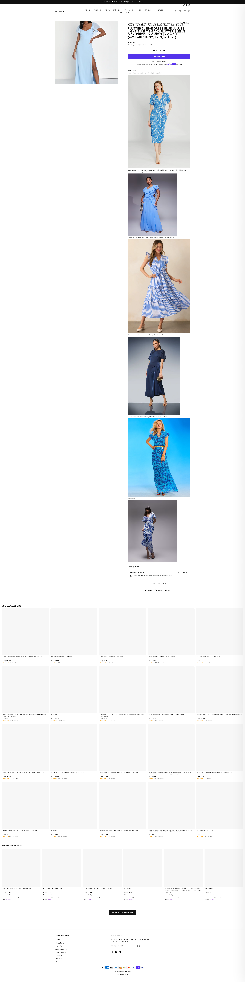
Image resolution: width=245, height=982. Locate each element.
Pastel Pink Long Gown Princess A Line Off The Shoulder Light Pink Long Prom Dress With (24, 773)
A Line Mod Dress (56, 830)
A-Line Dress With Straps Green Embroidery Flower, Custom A (166, 714)
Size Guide (58, 958)
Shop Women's (96, 10)
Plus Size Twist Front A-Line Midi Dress (208, 656)
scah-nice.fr (59, 11)
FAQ (56, 962)
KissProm (54, 714)
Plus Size (136, 10)
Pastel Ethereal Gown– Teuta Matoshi (62, 656)
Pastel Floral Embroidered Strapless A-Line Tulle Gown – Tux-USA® (119, 772)
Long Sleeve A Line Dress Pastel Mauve (111, 656)
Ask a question (159, 583)
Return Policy (59, 946)
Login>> (8, 899)
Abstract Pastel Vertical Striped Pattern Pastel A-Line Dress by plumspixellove (219, 714)
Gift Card (148, 10)
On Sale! (159, 10)
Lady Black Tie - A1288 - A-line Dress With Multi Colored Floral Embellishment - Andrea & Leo (122, 715)
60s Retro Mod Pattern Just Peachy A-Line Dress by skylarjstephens (119, 830)
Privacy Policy (60, 943)
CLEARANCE (124, 12)
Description (132, 70)
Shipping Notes (133, 567)
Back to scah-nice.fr (123, 912)
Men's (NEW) (110, 10)
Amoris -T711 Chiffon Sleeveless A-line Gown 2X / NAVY (67, 772)
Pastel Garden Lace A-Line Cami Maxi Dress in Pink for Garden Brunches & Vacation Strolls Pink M (24, 715)
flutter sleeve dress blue (142, 23)
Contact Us (58, 955)
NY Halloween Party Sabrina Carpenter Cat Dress (98, 888)
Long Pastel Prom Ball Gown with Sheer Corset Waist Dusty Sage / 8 (22, 656)
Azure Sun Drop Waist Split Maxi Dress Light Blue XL (18, 888)
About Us (58, 940)
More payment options (159, 61)
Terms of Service (61, 949)
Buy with (159, 56)
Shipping (131, 45)
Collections (124, 10)
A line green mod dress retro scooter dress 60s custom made (214, 772)
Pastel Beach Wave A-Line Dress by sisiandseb (162, 656)
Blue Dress (127, 888)
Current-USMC (209, 888)
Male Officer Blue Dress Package (52, 888)
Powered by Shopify (122, 974)
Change (184, 572)
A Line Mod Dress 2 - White (205, 830)
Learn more (180, 64)
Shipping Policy (60, 952)
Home (84, 10)
